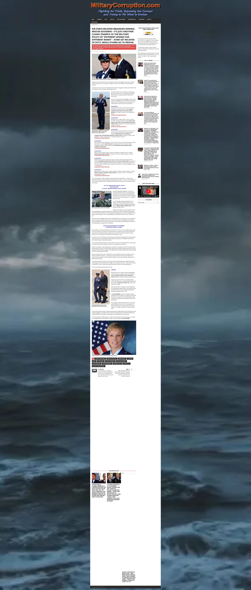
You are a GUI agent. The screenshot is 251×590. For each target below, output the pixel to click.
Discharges (141, 19)
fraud (94, 361)
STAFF (105, 19)
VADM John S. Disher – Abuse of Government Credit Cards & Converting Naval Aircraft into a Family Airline (151, 167)
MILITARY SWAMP (121, 19)
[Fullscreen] (157, 196)
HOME (93, 19)
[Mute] (155, 196)
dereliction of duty (112, 358)
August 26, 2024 (147, 161)
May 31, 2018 (145, 179)
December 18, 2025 (148, 108)
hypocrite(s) (100, 361)
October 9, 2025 (148, 124)
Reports (149, 19)
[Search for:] (152, 24)
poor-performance (107, 363)
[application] (148, 191)
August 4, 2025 (147, 144)
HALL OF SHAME (148, 60)
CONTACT (112, 19)
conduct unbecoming (100, 358)
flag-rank (130, 358)
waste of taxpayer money (98, 366)
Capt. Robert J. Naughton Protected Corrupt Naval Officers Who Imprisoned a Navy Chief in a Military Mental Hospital (150, 176)
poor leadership (96, 363)
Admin (104, 51)
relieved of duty (117, 363)
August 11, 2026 (147, 76)
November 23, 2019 (97, 51)
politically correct (121, 361)
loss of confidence (110, 361)
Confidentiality (132, 19)
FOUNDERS (99, 19)
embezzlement (122, 358)
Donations (94, 22)
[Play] (139, 196)
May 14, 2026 (147, 92)
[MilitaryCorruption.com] (125, 17)
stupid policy (126, 363)
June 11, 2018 (147, 170)
